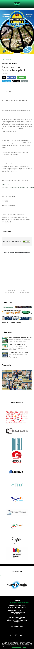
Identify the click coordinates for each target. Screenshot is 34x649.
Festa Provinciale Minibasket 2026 (13, 310)
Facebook (12, 77)
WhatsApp (22, 77)
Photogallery (7, 365)
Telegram (7, 81)
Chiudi (24, 647)
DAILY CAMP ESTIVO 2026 (10, 316)
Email (25, 81)
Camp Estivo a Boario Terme (12, 322)
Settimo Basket (7, 59)
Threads (16, 81)
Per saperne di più (16, 647)
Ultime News (7, 332)
